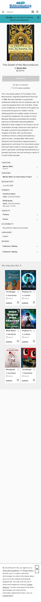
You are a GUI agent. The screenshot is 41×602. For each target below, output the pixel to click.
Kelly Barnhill (12, 334)
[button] (20, 78)
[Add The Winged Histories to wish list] (18, 302)
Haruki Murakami (29, 373)
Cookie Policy (8, 596)
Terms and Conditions (11, 570)
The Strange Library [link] (27, 370)
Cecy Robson (12, 373)
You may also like (10, 265)
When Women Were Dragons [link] (11, 331)
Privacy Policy (28, 570)
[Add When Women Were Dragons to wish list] (18, 341)
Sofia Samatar (12, 295)
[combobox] (16, 12)
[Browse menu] (37, 11)
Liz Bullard (27, 295)
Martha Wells (21, 68)
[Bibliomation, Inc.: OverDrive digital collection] (20, 4)
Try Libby (9, 17)
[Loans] (33, 12)
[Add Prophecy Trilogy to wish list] (33, 302)
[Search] (3, 12)
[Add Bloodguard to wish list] (18, 380)
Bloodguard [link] (10, 370)
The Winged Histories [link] (11, 292)
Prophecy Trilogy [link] (27, 292)
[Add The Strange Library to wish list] (33, 380)
